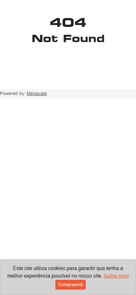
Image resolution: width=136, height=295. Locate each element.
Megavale (37, 93)
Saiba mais (116, 276)
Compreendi (70, 284)
